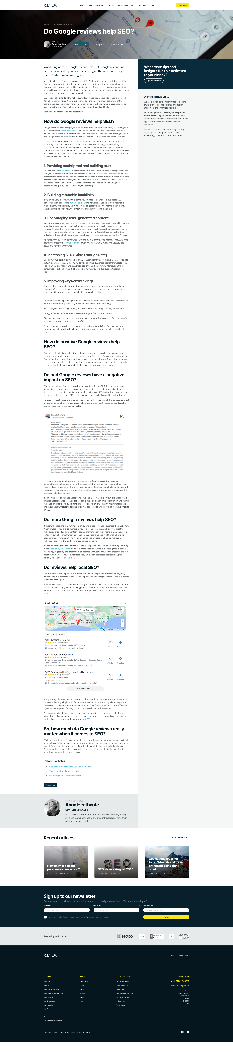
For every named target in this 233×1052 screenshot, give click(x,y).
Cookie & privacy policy (67, 1032)
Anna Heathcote (82, 804)
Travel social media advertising (53, 993)
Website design (48, 1005)
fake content (72, 242)
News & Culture (81, 44)
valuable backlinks (78, 202)
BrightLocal (59, 262)
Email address (148, 906)
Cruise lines (120, 989)
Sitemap (88, 1032)
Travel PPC (47, 985)
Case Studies (84, 981)
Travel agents (120, 1005)
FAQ (81, 1001)
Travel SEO (47, 981)
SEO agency (54, 100)
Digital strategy (48, 1009)
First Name (47, 906)
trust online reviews (108, 173)
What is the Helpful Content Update (65, 771)
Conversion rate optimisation (53, 1021)
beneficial (69, 557)
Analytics (46, 1013)
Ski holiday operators (123, 997)
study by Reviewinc (61, 548)
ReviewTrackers (67, 130)
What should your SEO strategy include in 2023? (70, 766)
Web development (49, 1001)
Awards (82, 993)
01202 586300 (182, 981)
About (82, 985)
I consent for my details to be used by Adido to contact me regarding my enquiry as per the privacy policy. (79, 917)
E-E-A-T (95, 179)
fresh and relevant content (78, 222)
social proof (64, 170)
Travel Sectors (123, 976)
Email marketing (49, 997)
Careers (82, 997)
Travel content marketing (51, 989)
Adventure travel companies (125, 993)
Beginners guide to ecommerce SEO (65, 775)
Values (82, 989)
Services (47, 976)
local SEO (86, 719)
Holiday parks (120, 1001)
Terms (56, 1032)
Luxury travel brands (123, 985)
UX (45, 1017)
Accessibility (80, 1032)
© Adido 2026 (48, 1032)
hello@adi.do (183, 985)
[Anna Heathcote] (52, 807)
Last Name (97, 906)
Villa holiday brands (122, 981)
